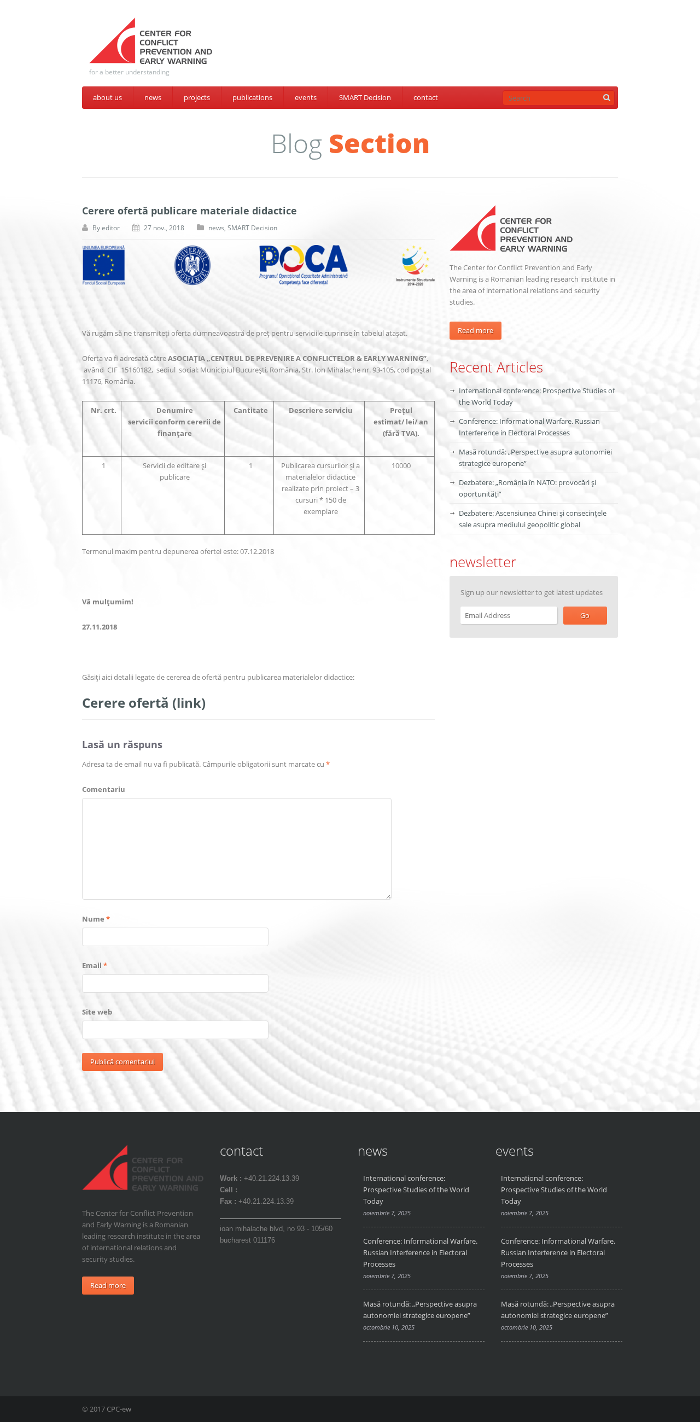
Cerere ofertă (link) (144, 702)
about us (107, 97)
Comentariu (103, 789)
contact (425, 97)
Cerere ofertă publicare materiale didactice (189, 210)
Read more (475, 330)
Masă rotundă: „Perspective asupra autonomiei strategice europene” (420, 1309)
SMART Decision (365, 97)
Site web (97, 1012)
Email (94, 965)
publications (252, 97)
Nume (96, 919)
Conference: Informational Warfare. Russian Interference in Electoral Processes (420, 1252)
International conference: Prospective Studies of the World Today (416, 1189)
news (152, 97)
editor (111, 227)
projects (197, 97)
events (306, 97)
